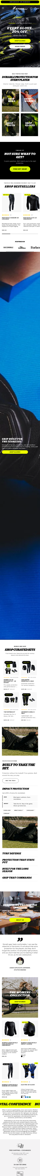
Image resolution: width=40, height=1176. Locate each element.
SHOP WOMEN (20, 1001)
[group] (20, 2)
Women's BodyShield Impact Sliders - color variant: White (23, 1056)
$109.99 (4, 1097)
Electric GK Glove (28, 1084)
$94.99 (25, 230)
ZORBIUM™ (7, 813)
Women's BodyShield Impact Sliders (29, 1043)
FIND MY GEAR (20, 169)
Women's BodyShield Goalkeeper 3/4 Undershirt (10, 1044)
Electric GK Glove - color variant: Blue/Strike (26, 1097)
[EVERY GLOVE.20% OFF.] (20, 36)
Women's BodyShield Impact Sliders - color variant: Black (21, 1056)
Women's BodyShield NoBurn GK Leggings (10, 1085)
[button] (31, 8)
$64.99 (23, 1055)
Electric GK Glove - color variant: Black (21, 1097)
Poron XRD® (7, 810)
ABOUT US (20, 920)
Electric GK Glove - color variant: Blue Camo (28, 1097)
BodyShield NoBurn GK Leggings (10, 218)
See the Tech (10, 780)
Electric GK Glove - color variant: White (23, 1097)
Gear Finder (20, 46)
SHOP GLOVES (20, 41)
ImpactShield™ (18, 810)
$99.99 (4, 230)
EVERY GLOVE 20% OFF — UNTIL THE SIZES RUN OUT (20, 1)
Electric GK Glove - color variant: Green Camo (30, 1097)
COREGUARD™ (31, 810)
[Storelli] (20, 8)
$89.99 (4, 1056)
